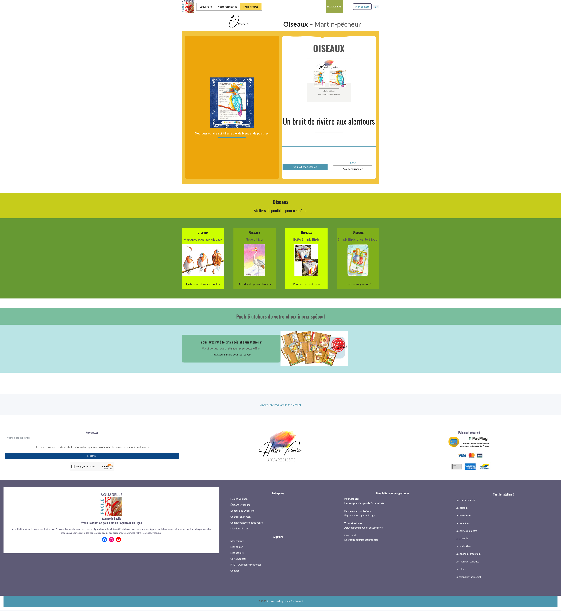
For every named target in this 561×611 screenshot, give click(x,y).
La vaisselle (462, 538)
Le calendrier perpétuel (468, 576)
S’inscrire (91, 455)
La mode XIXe (463, 546)
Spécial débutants (465, 500)
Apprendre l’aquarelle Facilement (285, 601)
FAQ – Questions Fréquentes (245, 564)
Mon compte (362, 6)
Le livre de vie (463, 515)
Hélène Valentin (238, 498)
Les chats (461, 569)
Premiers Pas (250, 6)
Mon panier (236, 546)
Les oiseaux (462, 507)
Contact (234, 570)
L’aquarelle (206, 6)
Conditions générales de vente (246, 522)
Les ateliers (334, 6)
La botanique (463, 523)
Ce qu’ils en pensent (240, 516)
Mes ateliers (237, 552)
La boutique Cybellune (242, 510)
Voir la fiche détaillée (305, 166)
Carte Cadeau (238, 558)
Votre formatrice (227, 6)
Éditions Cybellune (240, 504)
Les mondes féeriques (467, 561)
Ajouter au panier (353, 168)
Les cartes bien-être (466, 530)
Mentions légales (239, 528)
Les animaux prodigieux (468, 553)
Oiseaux (295, 24)
